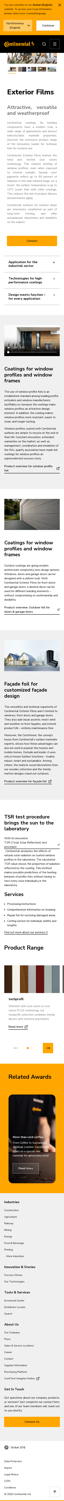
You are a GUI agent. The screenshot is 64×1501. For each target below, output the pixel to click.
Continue (48, 26)
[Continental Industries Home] (18, 44)
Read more (25, 1168)
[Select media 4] (42, 69)
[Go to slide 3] (36, 1048)
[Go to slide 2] (32, 1048)
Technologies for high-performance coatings (26, 280)
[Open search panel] (44, 44)
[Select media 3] (32, 69)
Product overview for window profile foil (28, 468)
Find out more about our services (24, 932)
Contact (32, 241)
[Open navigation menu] (55, 44)
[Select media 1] (12, 69)
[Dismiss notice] (60, 5)
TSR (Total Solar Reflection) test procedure (25, 845)
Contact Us (32, 1422)
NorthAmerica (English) (15, 25)
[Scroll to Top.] (55, 1492)
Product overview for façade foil (25, 781)
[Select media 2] (22, 69)
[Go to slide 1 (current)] (28, 1048)
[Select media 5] (52, 69)
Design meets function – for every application (27, 297)
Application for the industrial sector (23, 264)
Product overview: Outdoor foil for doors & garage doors (27, 610)
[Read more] (32, 979)
